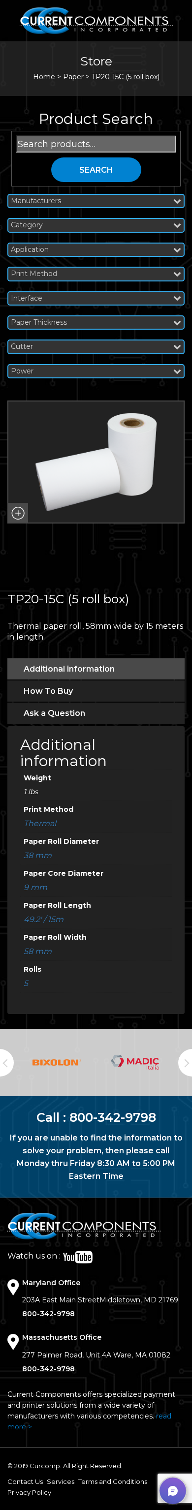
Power (22, 371)
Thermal (40, 823)
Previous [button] (7, 1063)
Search (96, 170)
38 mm (38, 855)
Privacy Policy (29, 1492)
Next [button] (185, 1063)
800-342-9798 (112, 1117)
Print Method (34, 273)
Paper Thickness (39, 322)
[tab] (96, 668)
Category (27, 225)
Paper (73, 76)
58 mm (38, 951)
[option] (57, 1062)
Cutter (22, 346)
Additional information (69, 669)
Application (30, 249)
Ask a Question (54, 713)
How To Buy (48, 691)
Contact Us (25, 1481)
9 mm (35, 887)
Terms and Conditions (112, 1481)
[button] (17, 513)
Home (44, 76)
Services (60, 1481)
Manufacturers (36, 201)
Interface (26, 298)
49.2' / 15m (44, 919)
